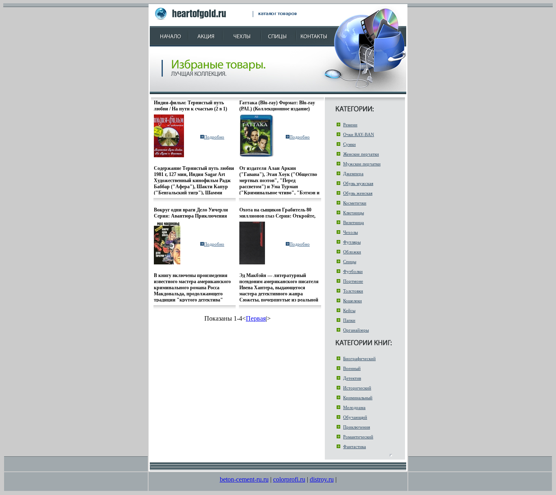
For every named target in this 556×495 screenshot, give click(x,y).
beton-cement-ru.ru (244, 479)
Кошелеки (352, 300)
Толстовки (353, 290)
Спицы (349, 261)
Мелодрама (354, 407)
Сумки (349, 144)
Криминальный (357, 397)
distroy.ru (322, 479)
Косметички (354, 202)
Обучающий (355, 417)
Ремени (350, 124)
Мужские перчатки (362, 163)
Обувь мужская (358, 183)
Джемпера (353, 173)
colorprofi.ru (289, 479)
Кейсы (349, 310)
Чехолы (350, 232)
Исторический (357, 387)
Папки (349, 320)
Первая (256, 318)
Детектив (352, 378)
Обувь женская (357, 193)
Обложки (352, 251)
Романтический (358, 436)
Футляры (352, 242)
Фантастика (354, 446)
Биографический (359, 358)
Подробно (214, 136)
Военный (352, 368)
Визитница (353, 222)
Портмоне (353, 281)
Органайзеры (356, 330)
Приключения (356, 427)
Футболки (353, 271)
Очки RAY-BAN (358, 134)
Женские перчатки (361, 154)
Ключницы (353, 212)
